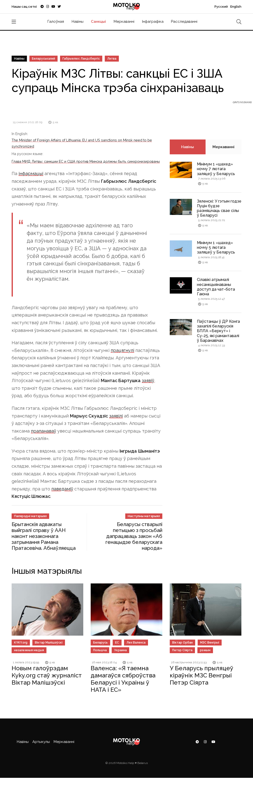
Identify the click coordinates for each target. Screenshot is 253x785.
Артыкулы (41, 741)
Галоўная (55, 21)
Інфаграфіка (153, 21)
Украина (120, 650)
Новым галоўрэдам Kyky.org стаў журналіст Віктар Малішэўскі (47, 675)
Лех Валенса (136, 642)
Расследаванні (184, 21)
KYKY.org (20, 642)
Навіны (78, 21)
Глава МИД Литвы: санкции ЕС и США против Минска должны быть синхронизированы (86, 161)
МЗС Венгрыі (209, 642)
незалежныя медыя (29, 650)
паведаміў (62, 488)
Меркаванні (124, 21)
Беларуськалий (43, 58)
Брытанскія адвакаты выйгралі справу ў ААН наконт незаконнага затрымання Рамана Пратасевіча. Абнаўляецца (44, 536)
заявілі (116, 415)
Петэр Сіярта (182, 650)
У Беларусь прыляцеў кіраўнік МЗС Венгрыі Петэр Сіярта (201, 675)
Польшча (100, 650)
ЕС (117, 642)
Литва (111, 58)
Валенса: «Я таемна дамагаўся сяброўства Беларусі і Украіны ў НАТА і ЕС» (123, 679)
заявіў (148, 380)
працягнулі (122, 350)
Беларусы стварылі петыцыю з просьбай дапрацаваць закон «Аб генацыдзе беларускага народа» (133, 536)
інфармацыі (31, 173)
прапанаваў (43, 431)
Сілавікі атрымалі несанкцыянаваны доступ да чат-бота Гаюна (216, 286)
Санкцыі (98, 21)
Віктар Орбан (182, 642)
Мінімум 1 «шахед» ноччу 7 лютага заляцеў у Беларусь (216, 169)
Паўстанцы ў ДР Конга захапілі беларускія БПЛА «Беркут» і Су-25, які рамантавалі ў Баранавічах (218, 331)
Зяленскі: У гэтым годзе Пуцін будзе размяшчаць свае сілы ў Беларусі (219, 208)
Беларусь (100, 642)
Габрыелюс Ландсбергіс (81, 58)
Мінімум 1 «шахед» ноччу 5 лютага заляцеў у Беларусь (216, 247)
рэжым (205, 650)
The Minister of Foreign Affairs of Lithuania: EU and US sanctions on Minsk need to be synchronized (82, 143)
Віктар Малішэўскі (49, 642)
